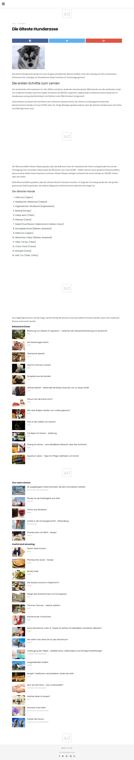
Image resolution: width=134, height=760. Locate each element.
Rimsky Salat (32, 571)
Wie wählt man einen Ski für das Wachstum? (47, 639)
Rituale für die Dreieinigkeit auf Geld (43, 498)
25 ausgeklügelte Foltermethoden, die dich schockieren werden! (56, 487)
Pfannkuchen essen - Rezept (40, 560)
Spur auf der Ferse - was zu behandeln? (45, 685)
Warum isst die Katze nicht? (40, 399)
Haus (14, 24)
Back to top (67, 748)
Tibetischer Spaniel (35, 353)
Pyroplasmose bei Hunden (39, 376)
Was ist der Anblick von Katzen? (41, 421)
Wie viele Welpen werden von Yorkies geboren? (48, 410)
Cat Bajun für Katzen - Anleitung (42, 433)
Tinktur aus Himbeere (37, 509)
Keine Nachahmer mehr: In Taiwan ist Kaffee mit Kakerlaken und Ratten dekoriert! (64, 628)
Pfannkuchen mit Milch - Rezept (42, 532)
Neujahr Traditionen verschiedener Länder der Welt (50, 673)
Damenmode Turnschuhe (39, 616)
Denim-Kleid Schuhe (36, 548)
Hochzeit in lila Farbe (36, 707)
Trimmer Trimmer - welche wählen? (43, 605)
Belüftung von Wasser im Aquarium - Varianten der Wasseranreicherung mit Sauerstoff (67, 331)
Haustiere (21, 24)
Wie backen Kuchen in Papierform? (43, 582)
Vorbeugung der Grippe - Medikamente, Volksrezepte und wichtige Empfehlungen (64, 650)
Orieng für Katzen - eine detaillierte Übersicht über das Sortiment (57, 444)
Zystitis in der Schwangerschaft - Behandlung (48, 521)
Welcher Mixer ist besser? (38, 696)
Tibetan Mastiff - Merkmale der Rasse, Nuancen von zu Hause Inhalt (58, 387)
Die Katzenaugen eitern (38, 342)
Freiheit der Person (35, 719)
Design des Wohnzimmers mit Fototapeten (47, 594)
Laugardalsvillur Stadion (37, 662)
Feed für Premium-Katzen (39, 365)
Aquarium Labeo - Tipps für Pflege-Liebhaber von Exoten (53, 456)
